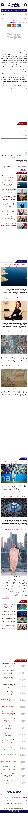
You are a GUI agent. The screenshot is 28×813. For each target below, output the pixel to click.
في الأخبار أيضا (20, 14)
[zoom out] (7, 14)
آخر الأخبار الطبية (5, 597)
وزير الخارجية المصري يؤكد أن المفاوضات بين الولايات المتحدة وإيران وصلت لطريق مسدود (8, 213)
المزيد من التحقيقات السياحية (7, 493)
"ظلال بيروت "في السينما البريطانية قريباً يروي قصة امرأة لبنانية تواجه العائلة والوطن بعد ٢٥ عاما (8, 621)
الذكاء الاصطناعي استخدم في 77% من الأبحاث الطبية (14, 496)
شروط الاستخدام (24, 154)
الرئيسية (25, 14)
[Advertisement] (14, 107)
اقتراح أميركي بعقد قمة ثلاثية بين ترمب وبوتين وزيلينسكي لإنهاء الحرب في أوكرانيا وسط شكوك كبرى (8, 614)
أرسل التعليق (23, 169)
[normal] (5, 14)
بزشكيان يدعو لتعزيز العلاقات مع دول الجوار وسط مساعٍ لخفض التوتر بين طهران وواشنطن (8, 179)
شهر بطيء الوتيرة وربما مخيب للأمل (8, 678)
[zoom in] (3, 14)
